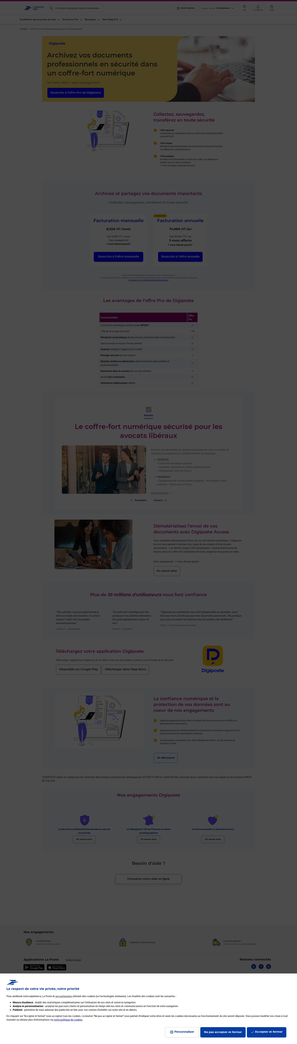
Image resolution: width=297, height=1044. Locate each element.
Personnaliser (184, 1032)
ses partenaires (63, 996)
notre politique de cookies (68, 1019)
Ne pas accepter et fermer (223, 1032)
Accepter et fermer (269, 1032)
